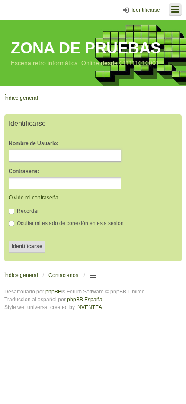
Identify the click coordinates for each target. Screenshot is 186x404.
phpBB (53, 292)
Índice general (21, 275)
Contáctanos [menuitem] (63, 275)
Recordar (27, 211)
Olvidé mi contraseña (33, 198)
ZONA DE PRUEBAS (86, 48)
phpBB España (85, 299)
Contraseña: (24, 171)
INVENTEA (89, 307)
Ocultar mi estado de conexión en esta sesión (70, 223)
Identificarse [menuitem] (145, 10)
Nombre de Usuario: (33, 143)
